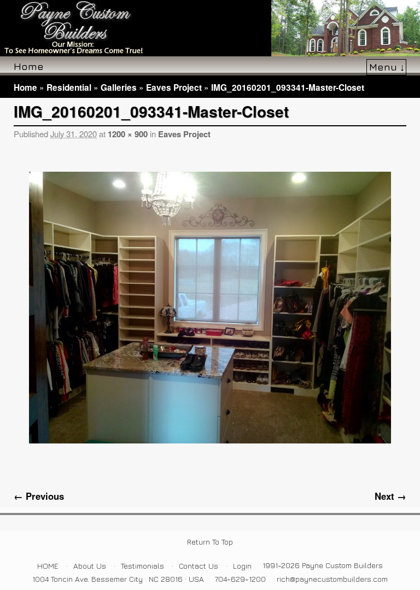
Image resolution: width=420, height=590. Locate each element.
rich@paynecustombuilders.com (332, 578)
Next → (390, 496)
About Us (89, 565)
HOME (48, 565)
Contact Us (198, 565)
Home (29, 66)
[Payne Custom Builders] (210, 28)
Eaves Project (174, 87)
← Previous (39, 496)
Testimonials (142, 565)
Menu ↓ (387, 67)
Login (242, 565)
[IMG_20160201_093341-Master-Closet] (210, 307)
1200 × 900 (128, 134)
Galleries (119, 87)
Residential (68, 87)
